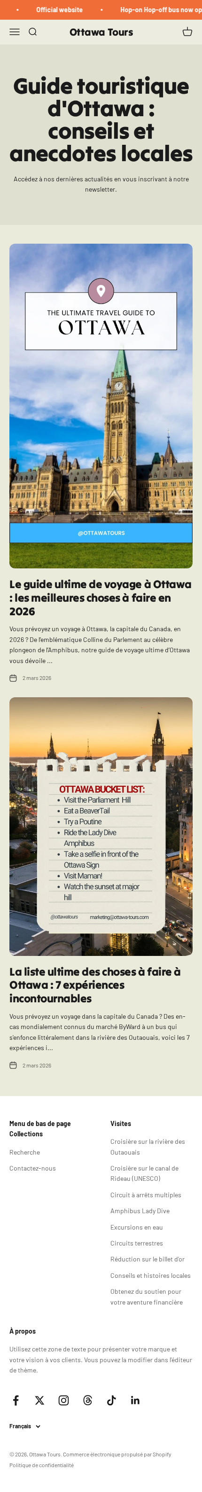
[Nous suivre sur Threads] (87, 1400)
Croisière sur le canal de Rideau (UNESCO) (144, 1173)
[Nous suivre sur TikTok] (111, 1400)
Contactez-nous (32, 1168)
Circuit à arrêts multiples (145, 1195)
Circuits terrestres (136, 1243)
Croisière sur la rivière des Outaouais (147, 1146)
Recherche (24, 1152)
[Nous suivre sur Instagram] (63, 1400)
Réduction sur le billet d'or (147, 1259)
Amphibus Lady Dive (140, 1211)
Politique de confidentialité (41, 1465)
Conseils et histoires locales (150, 1275)
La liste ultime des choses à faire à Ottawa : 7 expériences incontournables (95, 985)
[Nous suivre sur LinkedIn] (135, 1400)
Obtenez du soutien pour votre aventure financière (146, 1296)
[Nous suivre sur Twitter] (39, 1400)
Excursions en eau (136, 1227)
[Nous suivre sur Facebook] (15, 1400)
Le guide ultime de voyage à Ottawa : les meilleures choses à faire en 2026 (100, 598)
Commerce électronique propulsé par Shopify (117, 1454)
